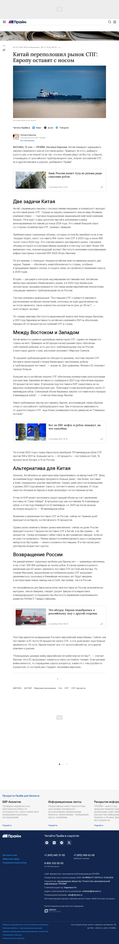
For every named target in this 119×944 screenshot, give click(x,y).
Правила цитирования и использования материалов (25, 925)
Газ (60, 688)
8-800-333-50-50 (53, 865)
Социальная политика (12, 935)
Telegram (64, 127)
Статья (59, 36)
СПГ (66, 688)
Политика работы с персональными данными (22, 928)
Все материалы (27, 140)
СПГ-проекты (78, 688)
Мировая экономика (45, 688)
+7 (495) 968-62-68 (84, 856)
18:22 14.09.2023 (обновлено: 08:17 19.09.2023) (35, 47)
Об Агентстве (9, 855)
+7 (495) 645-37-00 (54, 855)
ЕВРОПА (17, 688)
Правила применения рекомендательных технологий (25, 931)
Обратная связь (10, 859)
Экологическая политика (13, 938)
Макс (39, 127)
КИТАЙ (28, 688)
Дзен (50, 127)
